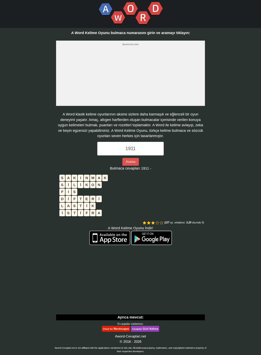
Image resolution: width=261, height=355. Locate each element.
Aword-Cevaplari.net (130, 336)
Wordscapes (116, 328)
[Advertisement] (130, 76)
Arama (130, 161)
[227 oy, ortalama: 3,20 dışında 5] (144, 222)
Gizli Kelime (145, 328)
